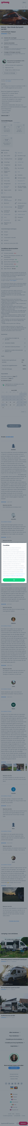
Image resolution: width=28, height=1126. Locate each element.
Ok (14, 580)
